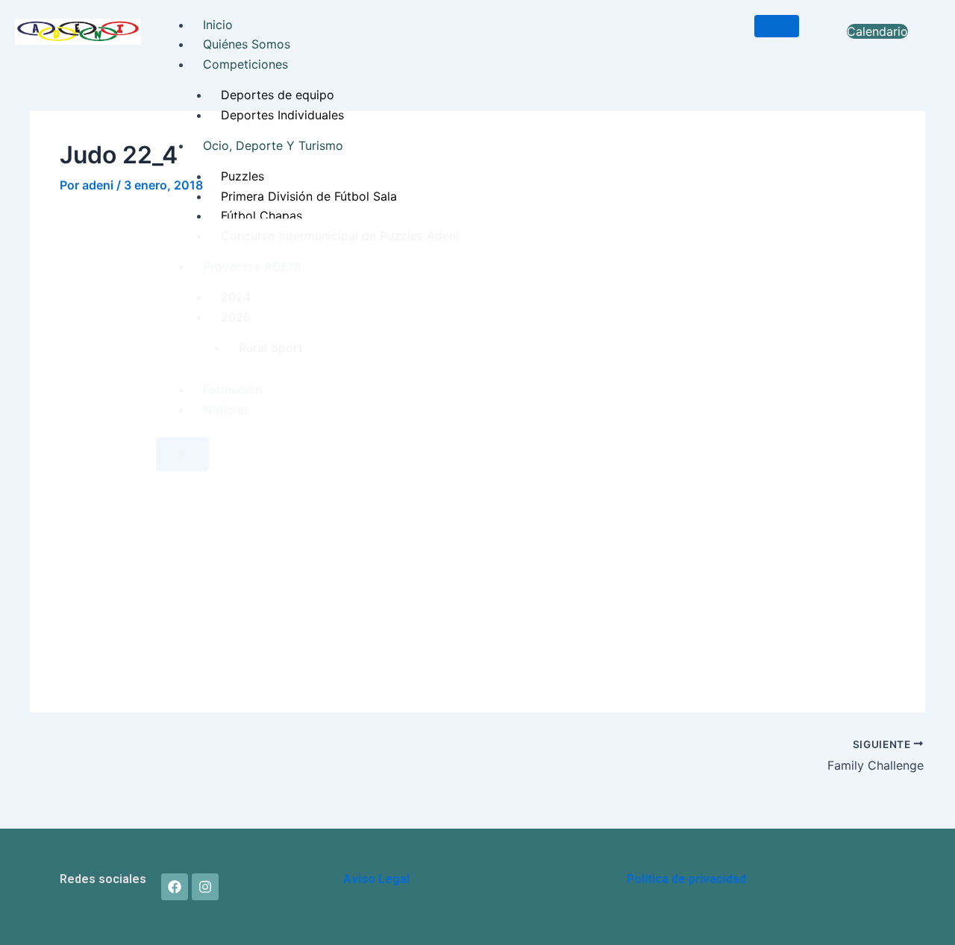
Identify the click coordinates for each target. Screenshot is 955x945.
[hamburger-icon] (776, 26)
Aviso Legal (376, 879)
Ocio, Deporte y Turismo (273, 145)
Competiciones (245, 64)
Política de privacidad (686, 879)
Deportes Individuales (282, 114)
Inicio (218, 24)
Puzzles (242, 176)
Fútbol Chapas (261, 215)
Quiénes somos (246, 44)
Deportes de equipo (277, 94)
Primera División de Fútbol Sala (309, 196)
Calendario (877, 31)
